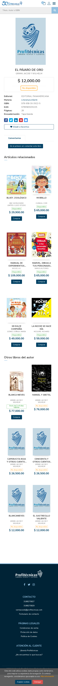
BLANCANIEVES (16, 515)
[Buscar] (55, 10)
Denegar (37, 682)
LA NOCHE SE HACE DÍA (41, 327)
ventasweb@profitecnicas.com (29, 610)
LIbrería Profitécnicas (29, 650)
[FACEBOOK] (24, 585)
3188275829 (29, 605)
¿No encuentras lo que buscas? (29, 654)
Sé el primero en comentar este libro (25, 146)
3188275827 (29, 601)
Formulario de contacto (29, 614)
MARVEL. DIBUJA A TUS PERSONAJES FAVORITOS (41, 264)
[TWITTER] (29, 585)
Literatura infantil (29, 100)
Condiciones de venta (29, 628)
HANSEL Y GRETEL (41, 395)
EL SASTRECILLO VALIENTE (41, 517)
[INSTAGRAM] (34, 585)
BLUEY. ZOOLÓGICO (16, 197)
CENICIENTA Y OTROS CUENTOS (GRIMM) (41, 460)
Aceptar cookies (23, 682)
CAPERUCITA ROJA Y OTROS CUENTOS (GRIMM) (16, 460)
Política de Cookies (29, 636)
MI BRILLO (42, 197)
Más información (47, 676)
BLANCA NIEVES (16, 395)
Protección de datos (29, 632)
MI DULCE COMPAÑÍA (16, 327)
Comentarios (14, 138)
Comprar (16, 218)
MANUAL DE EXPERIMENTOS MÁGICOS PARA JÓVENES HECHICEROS (16, 264)
